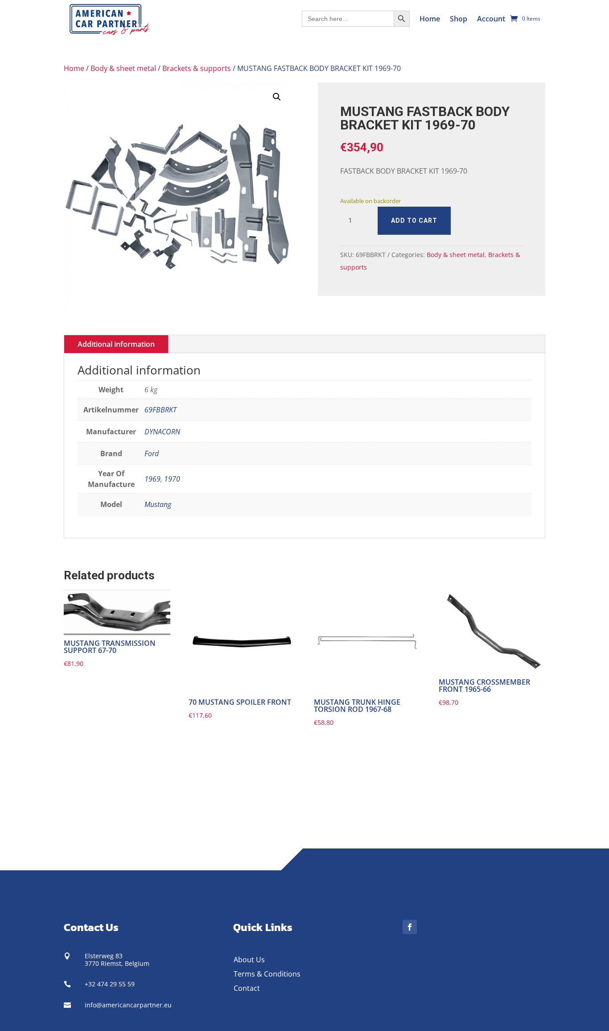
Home (430, 19)
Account (491, 19)
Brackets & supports (196, 68)
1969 (152, 479)
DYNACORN (162, 432)
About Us (249, 959)
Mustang (157, 504)
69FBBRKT (160, 410)
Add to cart (414, 220)
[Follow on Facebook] (410, 927)
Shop (458, 19)
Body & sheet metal (123, 68)
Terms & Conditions (267, 974)
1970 (172, 479)
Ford (151, 453)
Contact (247, 988)
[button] (277, 97)
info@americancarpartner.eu (128, 1005)
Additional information (116, 344)
